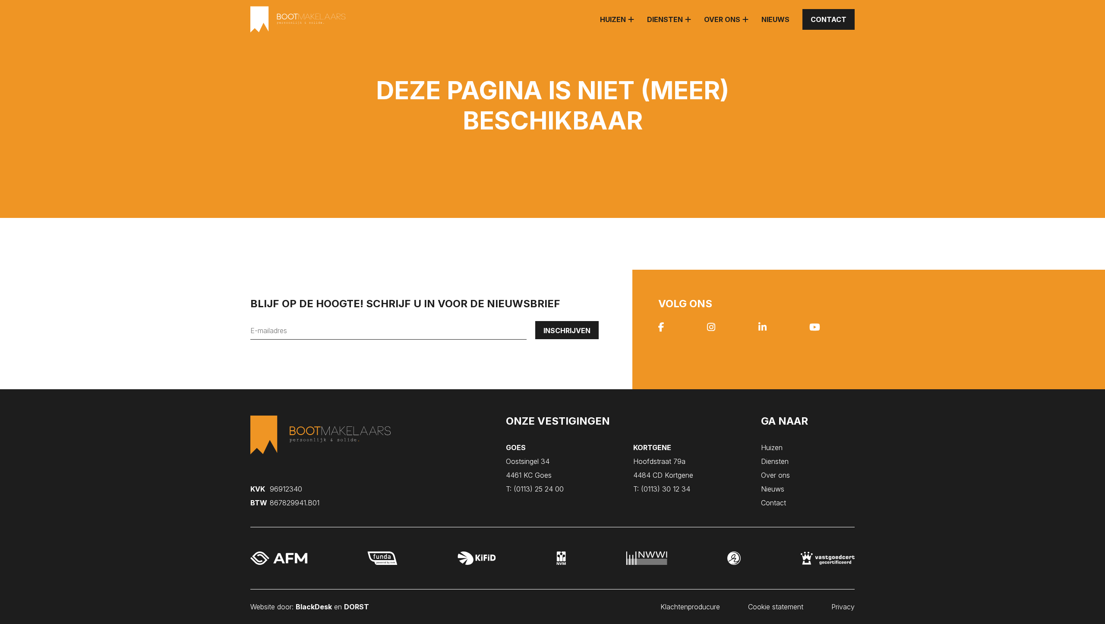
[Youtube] (814, 328)
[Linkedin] (762, 328)
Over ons (722, 19)
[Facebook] (661, 328)
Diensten (665, 19)
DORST (356, 606)
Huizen (613, 19)
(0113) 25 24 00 (535, 489)
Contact (828, 19)
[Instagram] (711, 328)
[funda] (382, 558)
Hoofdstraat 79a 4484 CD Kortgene (663, 461)
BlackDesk (314, 606)
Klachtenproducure (690, 606)
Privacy (843, 606)
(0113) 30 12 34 (661, 489)
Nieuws (775, 19)
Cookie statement (775, 606)
